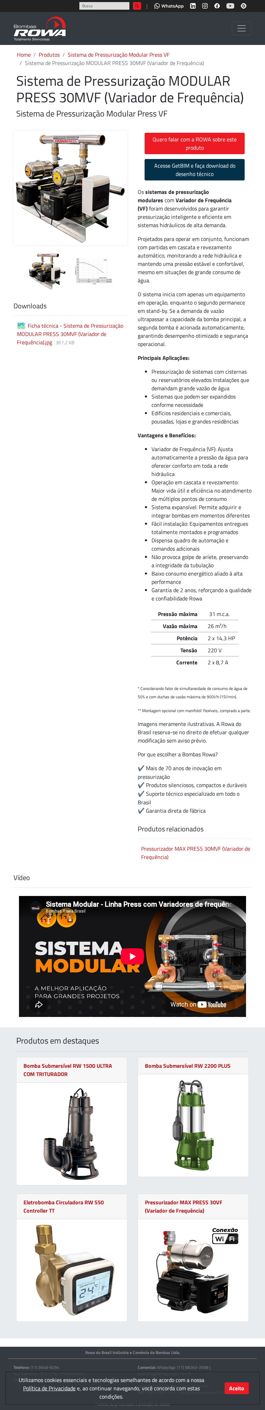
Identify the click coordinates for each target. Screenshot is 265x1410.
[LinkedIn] (193, 5)
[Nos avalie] (243, 5)
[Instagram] (205, 5)
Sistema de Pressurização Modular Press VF (118, 54)
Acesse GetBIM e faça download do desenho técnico (194, 169)
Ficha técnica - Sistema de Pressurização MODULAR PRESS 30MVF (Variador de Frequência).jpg (70, 333)
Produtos (49, 54)
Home (24, 54)
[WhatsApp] (169, 5)
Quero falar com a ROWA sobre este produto (195, 143)
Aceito (236, 1388)
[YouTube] (230, 5)
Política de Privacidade (49, 1388)
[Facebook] (217, 5)
